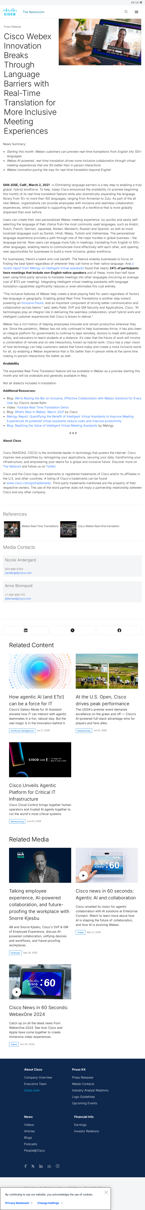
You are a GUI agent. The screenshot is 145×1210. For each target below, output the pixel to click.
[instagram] (57, 1167)
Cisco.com (31, 1090)
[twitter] (33, 1167)
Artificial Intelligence (22, 730)
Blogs (28, 1137)
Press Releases (82, 1077)
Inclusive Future (32, 303)
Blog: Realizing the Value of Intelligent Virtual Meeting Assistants (52, 425)
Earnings (80, 1125)
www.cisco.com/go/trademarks (29, 483)
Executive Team (35, 1084)
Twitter (51, 466)
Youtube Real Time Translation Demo (43, 407)
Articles (29, 1131)
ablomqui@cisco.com (18, 598)
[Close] (106, 1192)
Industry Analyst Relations (90, 1090)
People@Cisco (34, 1150)
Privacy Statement (17, 1203)
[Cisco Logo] (10, 12)
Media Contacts (83, 1084)
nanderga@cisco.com (18, 572)
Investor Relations (86, 1131)
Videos (29, 1125)
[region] (55, 1198)
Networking (83, 730)
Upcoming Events (84, 1103)
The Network (12, 466)
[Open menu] (136, 11)
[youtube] (49, 1167)
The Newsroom (33, 12)
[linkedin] (41, 1167)
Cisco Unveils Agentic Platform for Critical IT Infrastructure (32, 792)
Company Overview (38, 1077)
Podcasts (30, 1144)
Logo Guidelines (83, 1097)
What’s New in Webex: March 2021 (39, 412)
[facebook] (25, 1167)
